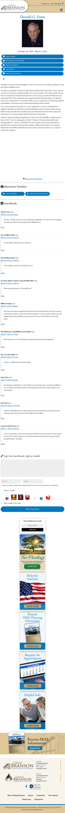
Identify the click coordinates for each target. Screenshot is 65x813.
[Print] (3, 79)
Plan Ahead (53, 795)
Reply (3, 227)
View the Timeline (11, 193)
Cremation (40, 795)
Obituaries (38, 799)
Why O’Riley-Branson (16, 795)
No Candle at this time (13, 503)
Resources (26, 799)
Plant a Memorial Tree (13, 73)
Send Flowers (10, 69)
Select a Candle (9, 490)
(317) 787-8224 (41, 765)
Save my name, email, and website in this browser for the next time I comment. (30, 485)
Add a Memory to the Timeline (15, 60)
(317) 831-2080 (41, 777)
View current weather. (33, 179)
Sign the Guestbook (11, 65)
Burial (30, 795)
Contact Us (38, 761)
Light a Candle (10, 56)
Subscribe (32, 529)
